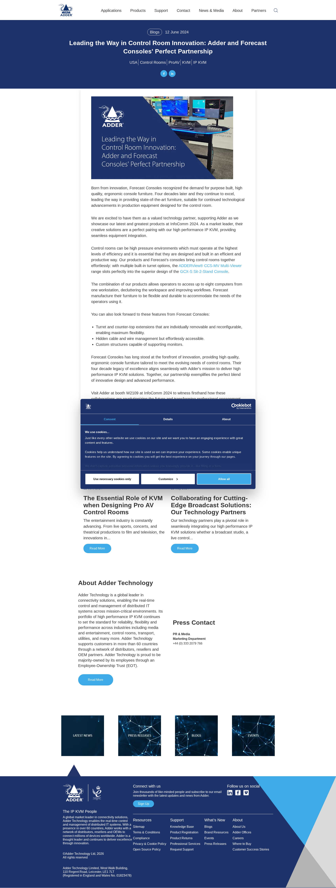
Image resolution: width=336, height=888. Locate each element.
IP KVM (199, 62)
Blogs (154, 32)
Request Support (181, 849)
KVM (186, 62)
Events (209, 838)
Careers (238, 838)
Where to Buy (242, 843)
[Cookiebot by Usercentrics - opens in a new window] (234, 406)
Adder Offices (242, 832)
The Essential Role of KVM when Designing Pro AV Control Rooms (123, 505)
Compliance (141, 838)
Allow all (224, 478)
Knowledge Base (182, 826)
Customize (165, 478)
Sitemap (138, 826)
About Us (239, 826)
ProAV (174, 62)
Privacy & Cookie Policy (149, 843)
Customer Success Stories (251, 849)
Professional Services (185, 843)
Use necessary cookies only (112, 478)
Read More (97, 548)
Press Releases (215, 843)
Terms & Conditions (146, 832)
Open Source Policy (147, 849)
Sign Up (143, 803)
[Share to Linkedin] (172, 73)
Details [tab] (168, 419)
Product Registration (184, 832)
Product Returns (181, 838)
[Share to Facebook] (163, 73)
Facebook (238, 792)
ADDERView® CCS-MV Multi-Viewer (210, 266)
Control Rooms (153, 62)
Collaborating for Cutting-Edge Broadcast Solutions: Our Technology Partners (211, 505)
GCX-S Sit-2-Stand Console (204, 271)
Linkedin (229, 792)
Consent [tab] (110, 419)
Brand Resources (216, 832)
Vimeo (246, 792)
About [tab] (226, 419)
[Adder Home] (98, 782)
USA (133, 62)
